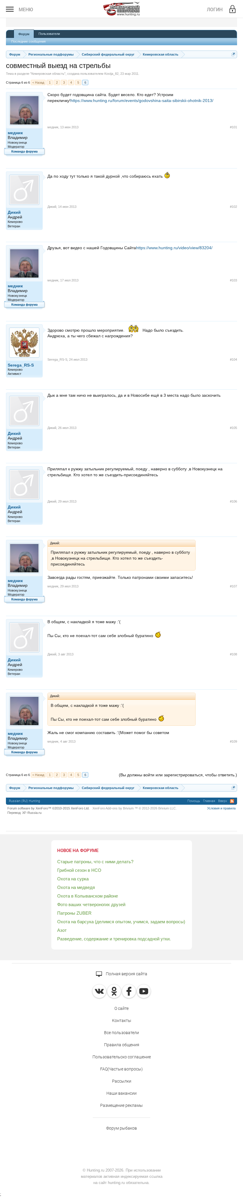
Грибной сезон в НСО (79, 870)
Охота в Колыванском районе (87, 895)
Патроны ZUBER (74, 913)
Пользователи (49, 33)
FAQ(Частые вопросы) (121, 1069)
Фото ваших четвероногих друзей (91, 904)
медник (15, 132)
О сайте (121, 1008)
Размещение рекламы (121, 1105)
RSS (232, 801)
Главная (209, 801)
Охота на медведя (76, 887)
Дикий (14, 212)
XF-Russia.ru (31, 812)
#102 (233, 206)
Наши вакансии (121, 1093)
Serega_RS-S (21, 365)
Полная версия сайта (126, 973)
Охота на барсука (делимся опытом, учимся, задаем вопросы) (121, 921)
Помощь (193, 801)
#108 (233, 654)
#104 (233, 359)
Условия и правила (221, 808)
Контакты (121, 1020)
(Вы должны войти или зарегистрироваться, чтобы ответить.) (178, 774)
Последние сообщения (28, 41)
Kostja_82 (111, 73)
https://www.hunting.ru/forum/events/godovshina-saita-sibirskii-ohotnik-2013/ (142, 100)
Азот (62, 930)
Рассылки (121, 1081)
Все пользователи (121, 1032)
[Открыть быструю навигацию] (233, 54)
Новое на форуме (77, 850)
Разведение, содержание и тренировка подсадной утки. (114, 938)
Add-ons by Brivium (134, 808)
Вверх (222, 801)
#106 (233, 501)
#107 (233, 586)
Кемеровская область (47, 73)
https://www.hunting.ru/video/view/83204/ (174, 247)
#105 (233, 428)
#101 (233, 127)
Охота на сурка (73, 878)
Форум (23, 34)
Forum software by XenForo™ (48, 808)
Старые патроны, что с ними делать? (95, 861)
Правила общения (121, 1044)
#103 (233, 280)
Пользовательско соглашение (121, 1057)
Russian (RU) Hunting (24, 801)
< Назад (38, 82)
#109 (233, 741)
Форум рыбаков (121, 1128)
